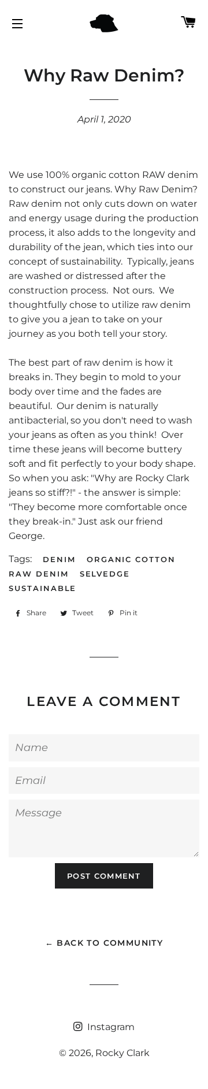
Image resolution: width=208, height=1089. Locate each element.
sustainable (42, 588)
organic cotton (131, 559)
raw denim (39, 573)
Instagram (110, 1026)
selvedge (105, 573)
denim (59, 559)
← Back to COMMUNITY (104, 943)
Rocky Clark (122, 1052)
